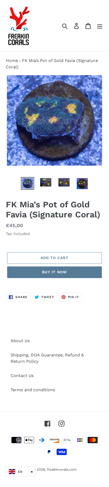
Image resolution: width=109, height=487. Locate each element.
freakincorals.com (61, 469)
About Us (20, 340)
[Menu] (100, 26)
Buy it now (54, 272)
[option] (28, 183)
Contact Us (22, 375)
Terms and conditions (33, 389)
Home (12, 60)
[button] (20, 471)
